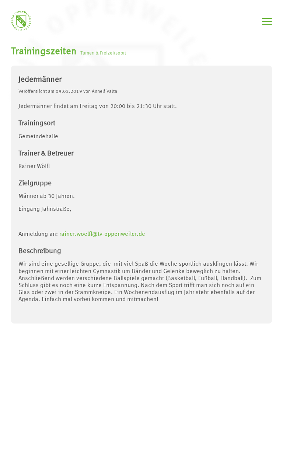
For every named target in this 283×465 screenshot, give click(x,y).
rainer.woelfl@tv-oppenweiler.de (102, 234)
